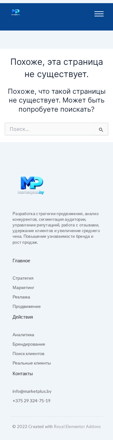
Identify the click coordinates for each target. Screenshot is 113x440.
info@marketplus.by (32, 391)
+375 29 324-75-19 (32, 400)
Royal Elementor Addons (77, 426)
